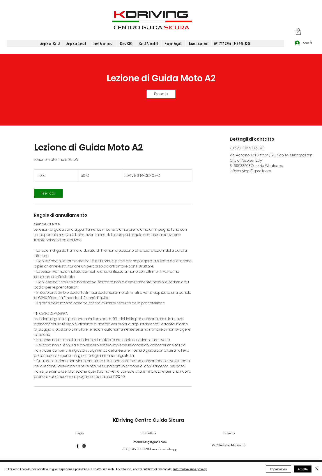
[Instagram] (84, 446)
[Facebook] (77, 446)
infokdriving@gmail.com (150, 442)
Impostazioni (278, 469)
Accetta (302, 469)
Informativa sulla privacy (190, 469)
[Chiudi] (316, 468)
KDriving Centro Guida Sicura (148, 420)
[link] (161, 94)
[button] (298, 31)
